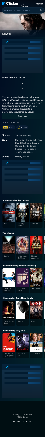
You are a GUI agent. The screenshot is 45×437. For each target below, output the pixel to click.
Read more (23, 116)
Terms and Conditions (24, 415)
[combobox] (23, 10)
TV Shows (24, 4)
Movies (40, 3)
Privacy (16, 414)
